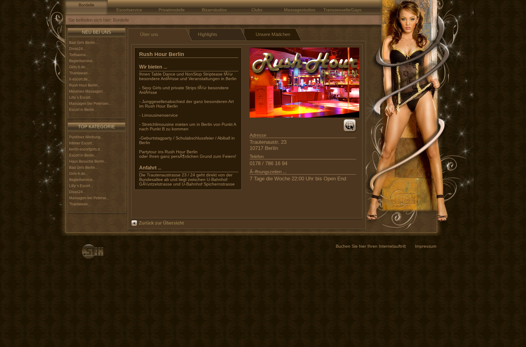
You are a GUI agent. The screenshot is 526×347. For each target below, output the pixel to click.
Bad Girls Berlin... (83, 43)
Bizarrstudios (214, 9)
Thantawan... (79, 73)
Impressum (426, 246)
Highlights (207, 34)
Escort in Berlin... (83, 110)
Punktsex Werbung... (86, 137)
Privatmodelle (172, 9)
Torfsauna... (78, 55)
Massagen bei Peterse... (89, 198)
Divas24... (77, 49)
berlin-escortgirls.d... (86, 149)
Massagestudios (299, 9)
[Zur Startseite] (92, 251)
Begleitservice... (82, 61)
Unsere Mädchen (273, 34)
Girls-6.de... (78, 67)
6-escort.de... (79, 79)
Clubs (256, 9)
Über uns (149, 34)
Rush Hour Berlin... (84, 85)
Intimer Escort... (81, 143)
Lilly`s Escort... (81, 97)
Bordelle (86, 4)
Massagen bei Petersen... (90, 103)
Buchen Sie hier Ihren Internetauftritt (371, 246)
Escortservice (129, 9)
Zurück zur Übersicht (161, 222)
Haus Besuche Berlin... (88, 161)
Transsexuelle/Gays (342, 9)
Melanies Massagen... (87, 91)
